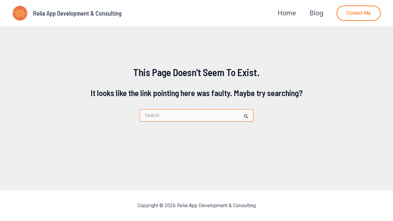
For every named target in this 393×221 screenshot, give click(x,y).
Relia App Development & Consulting (77, 13)
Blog (316, 13)
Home (287, 13)
